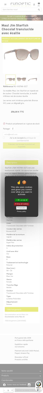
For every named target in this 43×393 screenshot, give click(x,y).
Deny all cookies (22, 204)
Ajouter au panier (27, 390)
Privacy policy (21, 211)
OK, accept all (22, 200)
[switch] (38, 390)
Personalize (21, 208)
